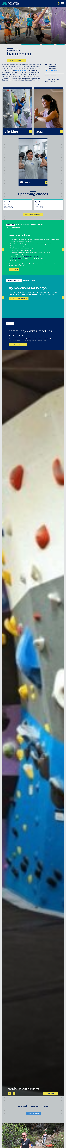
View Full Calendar (32, 214)
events (9, 323)
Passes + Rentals (38, 225)
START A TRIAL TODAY (17, 298)
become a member (15, 60)
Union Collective (20, 70)
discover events (16, 344)
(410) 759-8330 (50, 81)
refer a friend (29, 280)
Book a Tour (49, 1093)
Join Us (13, 269)
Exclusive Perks (13, 227)
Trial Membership (14, 280)
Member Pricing (22, 225)
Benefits (10, 225)
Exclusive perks (15, 258)
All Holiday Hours (52, 71)
